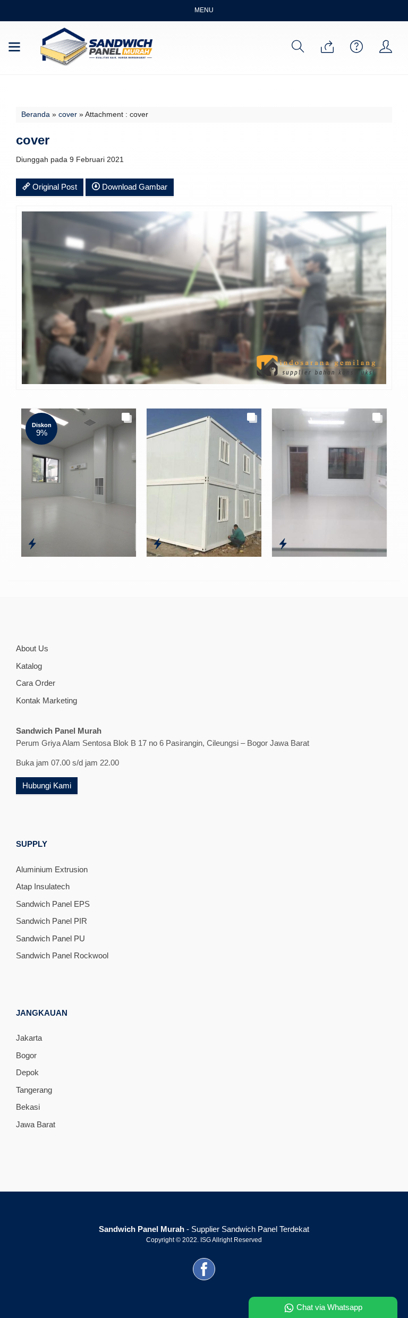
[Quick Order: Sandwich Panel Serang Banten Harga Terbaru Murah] (283, 544)
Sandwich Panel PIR (51, 920)
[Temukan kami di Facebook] (204, 1280)
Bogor (26, 1055)
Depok (27, 1072)
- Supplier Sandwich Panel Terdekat (204, 1229)
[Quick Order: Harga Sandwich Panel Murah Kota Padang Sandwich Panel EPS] (157, 544)
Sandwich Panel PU (50, 938)
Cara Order (35, 682)
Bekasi (28, 1106)
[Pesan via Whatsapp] (327, 47)
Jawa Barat (35, 1124)
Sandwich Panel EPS (53, 903)
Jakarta (29, 1037)
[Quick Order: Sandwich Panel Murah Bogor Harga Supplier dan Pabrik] (32, 544)
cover (67, 114)
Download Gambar (133, 186)
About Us (32, 648)
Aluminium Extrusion (52, 869)
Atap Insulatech (43, 886)
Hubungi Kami (46, 785)
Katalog (29, 665)
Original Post (53, 186)
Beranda (35, 114)
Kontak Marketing (46, 700)
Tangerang (34, 1089)
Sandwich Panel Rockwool (62, 955)
